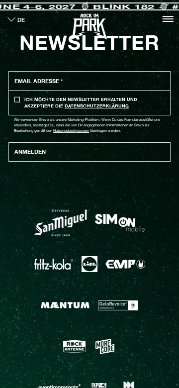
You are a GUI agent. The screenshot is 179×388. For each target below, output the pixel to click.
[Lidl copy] (89, 264)
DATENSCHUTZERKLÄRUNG (97, 105)
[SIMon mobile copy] (120, 223)
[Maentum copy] (65, 305)
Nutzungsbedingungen (71, 130)
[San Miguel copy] (60, 223)
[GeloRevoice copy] (118, 305)
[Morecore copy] (105, 346)
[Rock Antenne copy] (74, 346)
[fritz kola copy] (53, 264)
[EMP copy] (125, 264)
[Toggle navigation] (168, 18)
